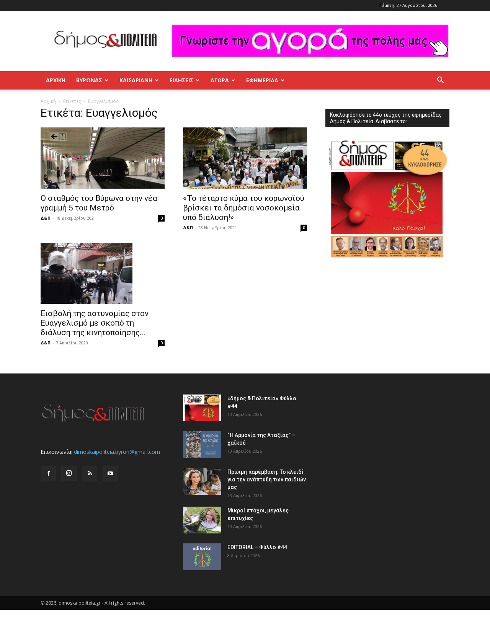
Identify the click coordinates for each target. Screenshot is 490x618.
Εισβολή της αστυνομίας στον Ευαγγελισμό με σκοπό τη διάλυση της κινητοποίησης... (95, 323)
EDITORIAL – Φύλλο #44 (257, 547)
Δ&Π (46, 218)
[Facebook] (48, 473)
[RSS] (89, 473)
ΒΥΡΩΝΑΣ (89, 80)
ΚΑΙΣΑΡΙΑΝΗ (135, 80)
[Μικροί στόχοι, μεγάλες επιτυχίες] (202, 520)
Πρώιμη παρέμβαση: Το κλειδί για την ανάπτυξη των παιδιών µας (266, 479)
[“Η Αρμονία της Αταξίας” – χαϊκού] (202, 444)
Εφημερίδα (262, 80)
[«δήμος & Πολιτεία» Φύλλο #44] (202, 408)
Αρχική (55, 80)
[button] (440, 81)
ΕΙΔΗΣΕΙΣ (181, 80)
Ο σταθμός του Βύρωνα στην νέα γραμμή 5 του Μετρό (99, 203)
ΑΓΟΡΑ (220, 80)
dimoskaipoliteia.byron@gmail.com (117, 451)
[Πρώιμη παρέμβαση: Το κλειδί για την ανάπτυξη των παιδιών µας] (202, 481)
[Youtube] (110, 473)
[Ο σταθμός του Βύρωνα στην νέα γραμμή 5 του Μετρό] (103, 158)
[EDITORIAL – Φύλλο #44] (202, 556)
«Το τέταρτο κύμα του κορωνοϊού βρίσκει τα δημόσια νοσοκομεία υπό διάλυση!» (243, 208)
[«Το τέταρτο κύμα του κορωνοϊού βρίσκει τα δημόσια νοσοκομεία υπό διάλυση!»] (245, 158)
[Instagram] (69, 473)
